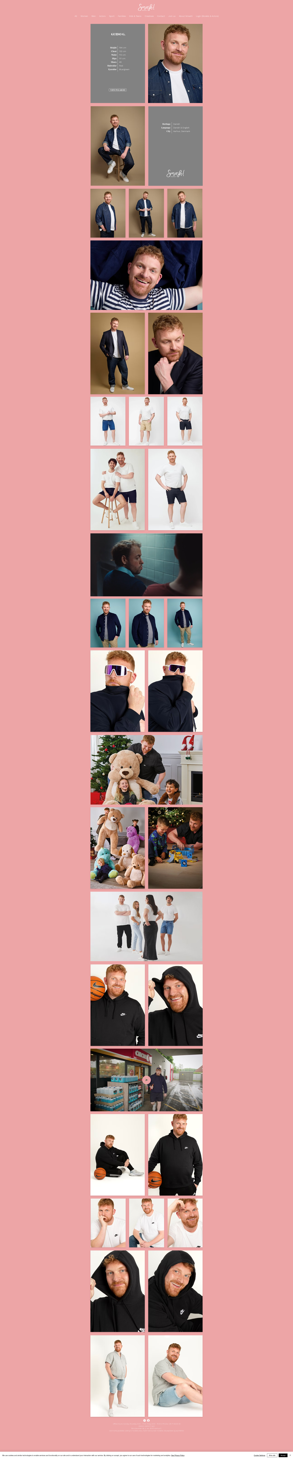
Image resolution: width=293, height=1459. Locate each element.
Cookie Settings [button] (259, 1455)
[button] (76, 16)
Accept (283, 1455)
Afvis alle (272, 1455)
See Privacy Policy (177, 1455)
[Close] (290, 1455)
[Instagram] (144, 1420)
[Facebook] (148, 1420)
